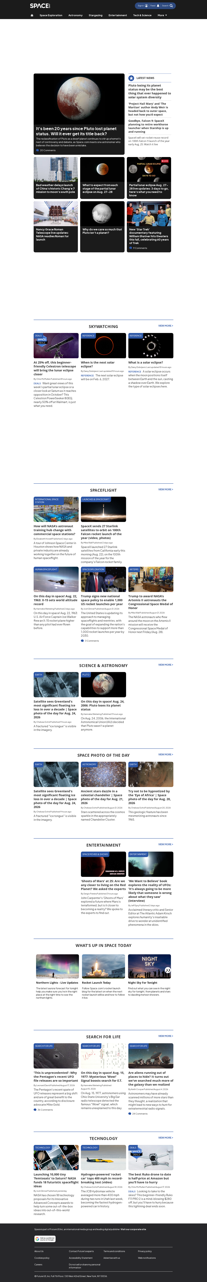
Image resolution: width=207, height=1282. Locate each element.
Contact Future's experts (81, 1251)
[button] (167, 5)
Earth (38, 674)
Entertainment (118, 15)
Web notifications (147, 1257)
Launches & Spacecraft (96, 499)
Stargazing (95, 15)
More (161, 15)
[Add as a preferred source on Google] (45, 1239)
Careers (38, 1264)
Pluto (85, 674)
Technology (42, 1147)
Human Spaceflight (46, 569)
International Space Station (46, 501)
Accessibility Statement (81, 1257)
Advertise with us (112, 1257)
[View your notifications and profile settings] (158, 6)
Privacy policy (145, 1251)
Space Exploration (51, 15)
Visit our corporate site (133, 1229)
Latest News (145, 78)
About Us (38, 1251)
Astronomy (75, 15)
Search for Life (44, 1045)
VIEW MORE (165, 325)
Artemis (134, 569)
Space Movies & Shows (95, 854)
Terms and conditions (114, 1251)
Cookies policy (42, 1257)
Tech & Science (142, 15)
